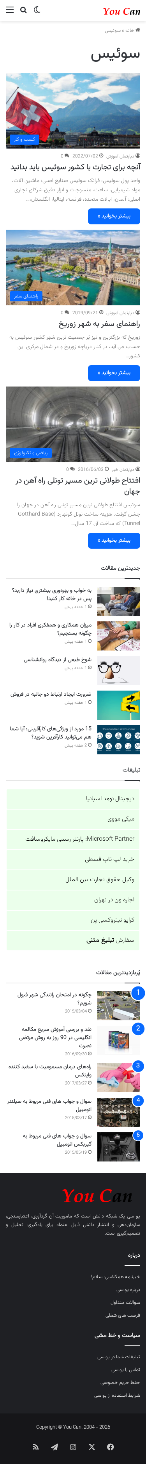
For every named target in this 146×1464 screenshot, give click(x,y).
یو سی (133, 1216)
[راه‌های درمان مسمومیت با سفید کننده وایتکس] (118, 1077)
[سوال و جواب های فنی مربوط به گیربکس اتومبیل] (118, 1146)
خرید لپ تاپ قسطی (109, 859)
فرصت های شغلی (123, 1315)
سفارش (110, 940)
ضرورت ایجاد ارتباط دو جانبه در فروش (51, 694)
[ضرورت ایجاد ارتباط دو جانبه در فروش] (118, 705)
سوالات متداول (125, 1303)
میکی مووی (120, 819)
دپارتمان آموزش (120, 156)
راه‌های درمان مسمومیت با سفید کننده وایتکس (50, 1071)
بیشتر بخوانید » (114, 216)
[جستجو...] (23, 13)
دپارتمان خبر (123, 469)
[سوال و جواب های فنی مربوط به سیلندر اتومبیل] (118, 1112)
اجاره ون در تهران (114, 900)
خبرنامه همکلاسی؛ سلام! (115, 1277)
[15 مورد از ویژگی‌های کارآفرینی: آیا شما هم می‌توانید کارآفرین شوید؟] (118, 739)
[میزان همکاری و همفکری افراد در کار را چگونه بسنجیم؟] (118, 636)
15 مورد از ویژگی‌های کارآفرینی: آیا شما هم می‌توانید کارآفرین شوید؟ (50, 733)
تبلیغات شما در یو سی (118, 1357)
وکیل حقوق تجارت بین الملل (99, 880)
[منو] (10, 13)
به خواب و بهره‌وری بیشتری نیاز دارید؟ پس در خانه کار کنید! (51, 594)
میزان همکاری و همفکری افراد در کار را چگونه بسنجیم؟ (50, 629)
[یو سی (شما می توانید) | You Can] (73, 1194)
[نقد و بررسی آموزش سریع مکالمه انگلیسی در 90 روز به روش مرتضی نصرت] (118, 1040)
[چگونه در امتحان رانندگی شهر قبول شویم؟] (118, 1005)
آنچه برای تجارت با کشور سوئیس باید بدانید (75, 167)
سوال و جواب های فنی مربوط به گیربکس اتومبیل (57, 1140)
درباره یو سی (128, 1290)
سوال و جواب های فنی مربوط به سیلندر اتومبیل (49, 1105)
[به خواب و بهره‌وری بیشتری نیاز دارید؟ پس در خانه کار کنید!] (118, 601)
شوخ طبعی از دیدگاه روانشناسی (57, 660)
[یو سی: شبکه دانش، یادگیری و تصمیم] (109, 10)
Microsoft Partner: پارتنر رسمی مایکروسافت (79, 839)
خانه (130, 31)
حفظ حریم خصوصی (120, 1383)
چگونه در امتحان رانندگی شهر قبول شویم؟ (54, 999)
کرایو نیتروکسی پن (112, 920)
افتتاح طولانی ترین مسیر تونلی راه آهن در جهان (78, 486)
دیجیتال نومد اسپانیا (110, 799)
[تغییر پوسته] (37, 13)
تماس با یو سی (125, 1370)
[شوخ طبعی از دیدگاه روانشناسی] (118, 670)
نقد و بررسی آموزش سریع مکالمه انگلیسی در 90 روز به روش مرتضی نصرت (55, 1037)
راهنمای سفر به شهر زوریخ (99, 324)
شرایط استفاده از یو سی (117, 1395)
